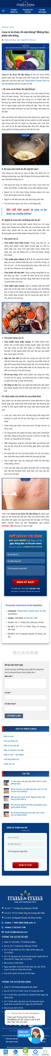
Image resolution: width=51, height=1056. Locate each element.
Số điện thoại (10, 704)
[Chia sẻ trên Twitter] (23, 653)
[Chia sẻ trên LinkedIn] (36, 653)
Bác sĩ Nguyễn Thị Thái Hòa (26, 40)
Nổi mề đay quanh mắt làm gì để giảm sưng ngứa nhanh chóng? (29, 806)
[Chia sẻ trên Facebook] (19, 653)
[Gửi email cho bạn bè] (28, 653)
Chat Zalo (15, 1054)
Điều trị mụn (9, 736)
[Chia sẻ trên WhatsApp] (15, 653)
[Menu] (3, 11)
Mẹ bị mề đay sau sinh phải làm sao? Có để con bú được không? (29, 790)
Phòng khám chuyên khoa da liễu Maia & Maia (28, 1047)
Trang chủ (5, 27)
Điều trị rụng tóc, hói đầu (14, 750)
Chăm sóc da (9, 764)
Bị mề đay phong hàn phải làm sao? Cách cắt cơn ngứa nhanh (27, 814)
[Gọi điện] (25, 1051)
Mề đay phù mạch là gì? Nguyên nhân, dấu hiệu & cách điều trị (28, 798)
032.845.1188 (31, 618)
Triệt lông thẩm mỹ (11, 759)
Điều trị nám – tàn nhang (13, 755)
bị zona (31, 93)
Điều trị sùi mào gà (11, 745)
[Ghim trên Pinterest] (32, 653)
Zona (12, 27)
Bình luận (9, 676)
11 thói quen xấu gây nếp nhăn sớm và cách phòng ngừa (28, 782)
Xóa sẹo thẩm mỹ (11, 741)
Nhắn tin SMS (45, 1054)
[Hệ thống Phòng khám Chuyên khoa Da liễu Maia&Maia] (25, 4)
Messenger (35, 1054)
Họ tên (8, 693)
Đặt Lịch (6, 1054)
